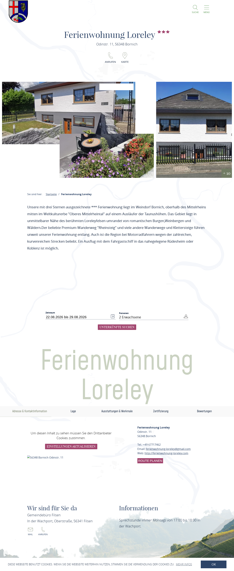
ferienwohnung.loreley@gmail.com (168, 449)
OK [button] (214, 564)
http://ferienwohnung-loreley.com (166, 453)
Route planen (150, 460)
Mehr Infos (184, 564)
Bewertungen (204, 411)
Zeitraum (50, 313)
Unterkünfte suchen (117, 327)
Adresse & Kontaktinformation (29, 411)
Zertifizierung (160, 411)
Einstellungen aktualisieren (71, 446)
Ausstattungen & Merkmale (117, 411)
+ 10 (226, 173)
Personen (124, 313)
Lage (73, 411)
